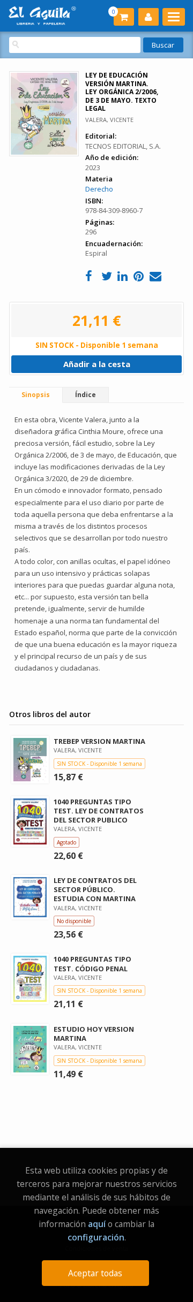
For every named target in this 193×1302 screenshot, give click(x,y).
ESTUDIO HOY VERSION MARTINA (94, 1033)
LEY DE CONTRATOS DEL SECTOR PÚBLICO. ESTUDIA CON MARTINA (95, 889)
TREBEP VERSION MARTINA (99, 741)
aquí (97, 1224)
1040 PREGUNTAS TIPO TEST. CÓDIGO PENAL (92, 963)
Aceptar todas (95, 1273)
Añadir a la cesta (96, 364)
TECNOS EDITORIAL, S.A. (123, 146)
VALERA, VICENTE (109, 120)
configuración (96, 1237)
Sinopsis (35, 394)
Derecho (99, 189)
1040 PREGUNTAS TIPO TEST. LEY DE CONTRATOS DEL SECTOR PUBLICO (99, 811)
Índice (85, 394)
